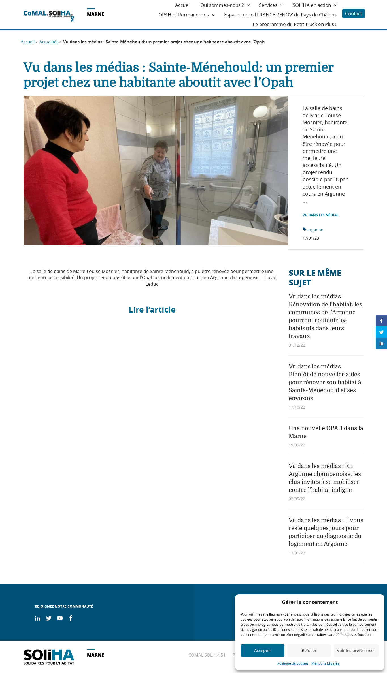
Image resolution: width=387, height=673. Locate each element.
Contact (353, 13)
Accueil (183, 5)
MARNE (95, 14)
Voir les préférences (356, 650)
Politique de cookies (293, 663)
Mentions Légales (325, 663)
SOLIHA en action (312, 5)
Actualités (48, 41)
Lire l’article (152, 309)
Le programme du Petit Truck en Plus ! (295, 24)
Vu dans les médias (321, 215)
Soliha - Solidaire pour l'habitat (49, 16)
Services (268, 5)
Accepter (262, 650)
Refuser (309, 650)
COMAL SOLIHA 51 (207, 655)
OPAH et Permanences (183, 14)
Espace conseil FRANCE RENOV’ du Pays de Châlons (280, 14)
